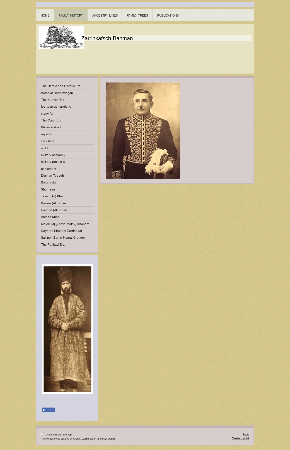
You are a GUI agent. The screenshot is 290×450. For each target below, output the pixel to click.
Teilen (50, 410)
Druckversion (53, 434)
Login (246, 434)
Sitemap (67, 434)
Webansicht (240, 438)
